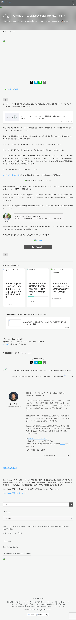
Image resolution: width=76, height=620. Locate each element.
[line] (36, 598)
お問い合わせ (61, 604)
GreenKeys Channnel (32, 606)
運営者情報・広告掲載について (16, 602)
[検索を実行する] (71, 504)
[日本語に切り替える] (8, 89)
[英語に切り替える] (15, 89)
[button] (31, 82)
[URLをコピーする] (44, 82)
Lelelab (48, 21)
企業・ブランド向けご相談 (12, 533)
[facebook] (34, 450)
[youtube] (44, 450)
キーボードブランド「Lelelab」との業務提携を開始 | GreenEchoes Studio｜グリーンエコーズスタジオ (43, 117)
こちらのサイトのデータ (11, 175)
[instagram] (41, 450)
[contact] (43, 598)
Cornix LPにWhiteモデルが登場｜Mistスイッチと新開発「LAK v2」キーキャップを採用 (44, 323)
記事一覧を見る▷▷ (10, 468)
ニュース (43, 21)
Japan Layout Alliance (18, 606)
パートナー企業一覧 (58, 606)
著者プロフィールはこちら (37, 438)
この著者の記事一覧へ (48, 455)
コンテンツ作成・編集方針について (37, 602)
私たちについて (50, 604)
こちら (5, 344)
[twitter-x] (38, 450)
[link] (28, 450)
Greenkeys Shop (46, 606)
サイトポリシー (30, 604)
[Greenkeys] (6, 3)
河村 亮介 (13, 404)
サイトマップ (40, 604)
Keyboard (29, 21)
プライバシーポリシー (17, 604)
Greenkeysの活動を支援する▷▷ (15, 493)
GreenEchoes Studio (10, 547)
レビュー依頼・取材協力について (59, 602)
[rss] (40, 598)
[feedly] (38, 598)
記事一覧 (37, 21)
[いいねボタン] (5, 99)
